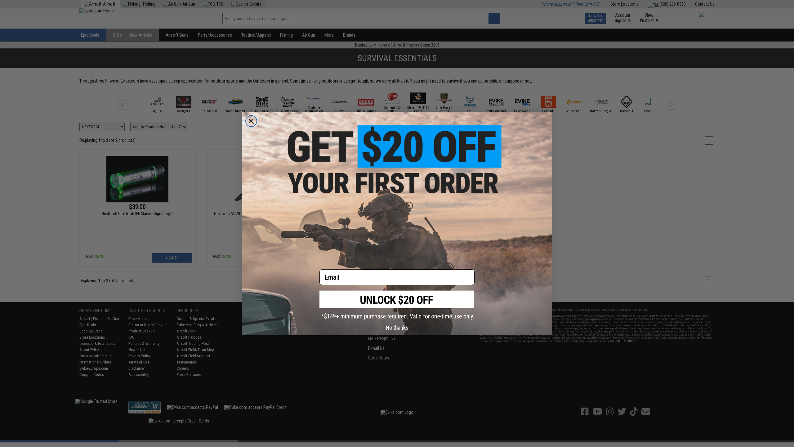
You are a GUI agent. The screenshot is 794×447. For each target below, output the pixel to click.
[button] (397, 305)
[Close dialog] (251, 121)
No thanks (397, 327)
